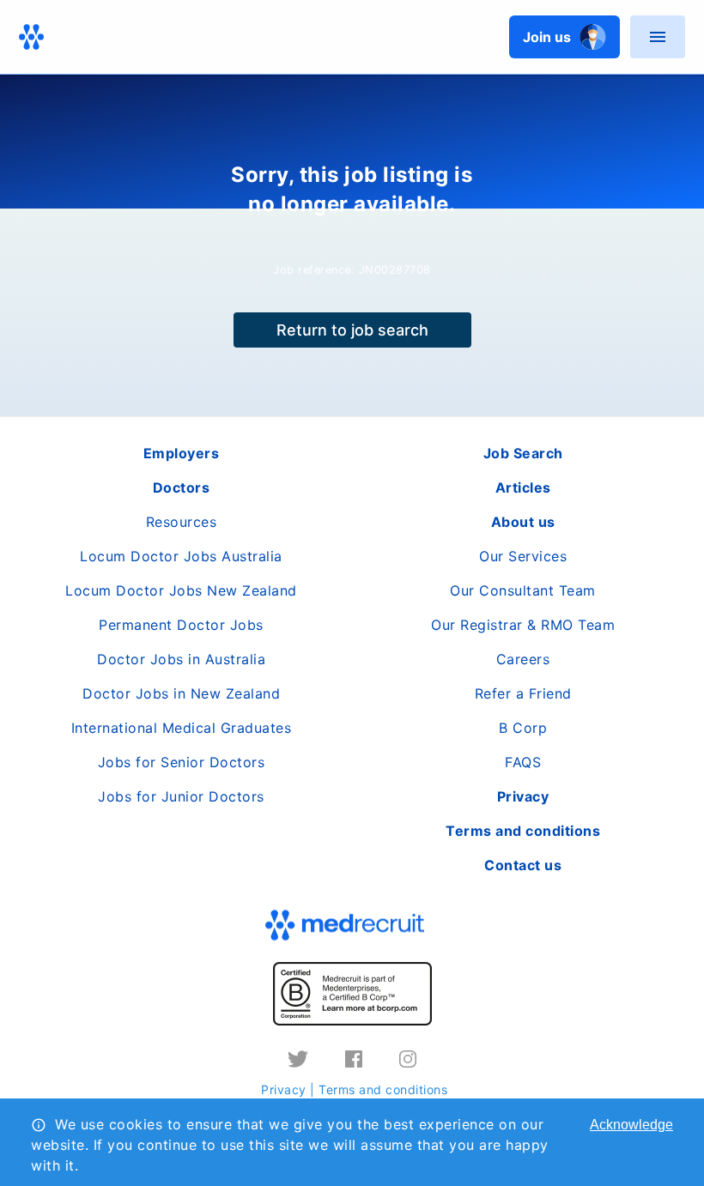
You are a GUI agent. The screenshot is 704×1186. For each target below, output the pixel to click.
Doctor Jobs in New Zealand (181, 693)
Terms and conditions (383, 1089)
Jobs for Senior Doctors (181, 762)
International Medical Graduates (181, 727)
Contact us (522, 865)
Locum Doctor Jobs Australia (181, 556)
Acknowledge (631, 1124)
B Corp (523, 727)
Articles (523, 487)
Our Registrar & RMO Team (523, 624)
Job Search (523, 453)
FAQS (523, 762)
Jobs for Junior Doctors (181, 796)
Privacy (283, 1089)
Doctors (181, 487)
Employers (181, 453)
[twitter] (298, 1059)
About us (523, 521)
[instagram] (407, 1059)
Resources (181, 521)
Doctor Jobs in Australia (181, 659)
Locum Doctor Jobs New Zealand (181, 590)
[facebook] (353, 1059)
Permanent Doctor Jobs (181, 624)
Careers (523, 659)
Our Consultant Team (523, 590)
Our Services (523, 556)
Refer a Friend (523, 693)
